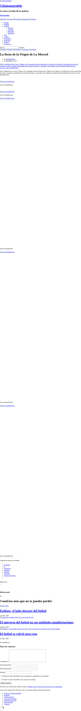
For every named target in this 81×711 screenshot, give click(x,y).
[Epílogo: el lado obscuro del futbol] (4, 606)
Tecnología (7, 39)
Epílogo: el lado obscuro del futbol (23, 611)
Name (5, 665)
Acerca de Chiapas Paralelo (12, 693)
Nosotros (7, 695)
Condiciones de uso (10, 700)
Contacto (7, 704)
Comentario (4, 661)
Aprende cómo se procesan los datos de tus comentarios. (44, 687)
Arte (5, 35)
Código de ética (9, 697)
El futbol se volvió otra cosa (18, 634)
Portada (6, 22)
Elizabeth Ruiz (10, 59)
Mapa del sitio (8, 702)
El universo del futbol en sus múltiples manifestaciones (37, 622)
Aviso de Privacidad (10, 699)
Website (2, 672)
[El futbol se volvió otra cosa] (30, 629)
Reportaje (11, 31)
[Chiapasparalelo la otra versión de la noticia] (40, 1)
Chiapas (10, 28)
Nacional (11, 30)
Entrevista (11, 33)
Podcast (6, 42)
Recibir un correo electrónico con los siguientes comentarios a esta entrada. (25, 676)
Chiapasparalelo (11, 5)
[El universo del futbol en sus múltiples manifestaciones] (17, 617)
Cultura (6, 37)
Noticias (6, 26)
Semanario (7, 40)
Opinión (6, 24)
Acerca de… (8, 44)
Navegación (4, 15)
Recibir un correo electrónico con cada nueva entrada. (19, 679)
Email (5, 668)
